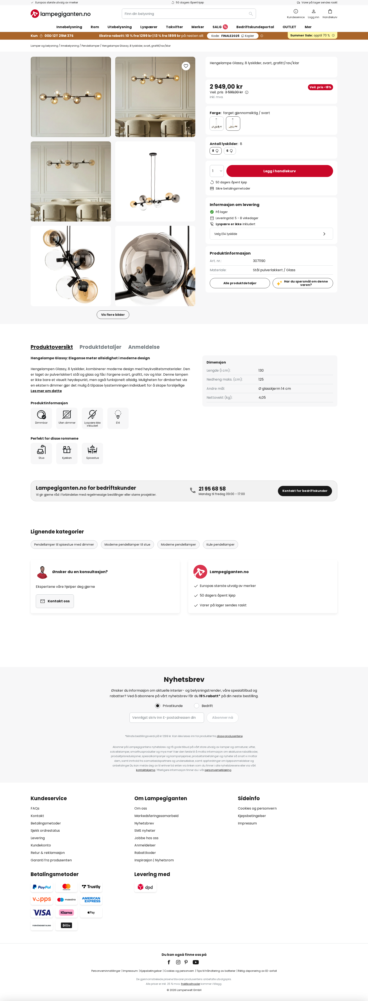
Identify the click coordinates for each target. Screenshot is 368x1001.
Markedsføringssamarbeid (156, 815)
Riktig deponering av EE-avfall (257, 971)
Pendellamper (90, 46)
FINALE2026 (232, 36)
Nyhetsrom (164, 860)
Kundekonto (41, 845)
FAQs (35, 808)
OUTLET (289, 27)
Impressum (247, 823)
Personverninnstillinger (105, 971)
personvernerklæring (218, 770)
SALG (217, 27)
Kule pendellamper (220, 544)
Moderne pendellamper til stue (127, 544)
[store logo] (61, 13)
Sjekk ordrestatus (45, 830)
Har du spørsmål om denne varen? (306, 283)
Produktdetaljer (100, 347)
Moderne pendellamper (178, 544)
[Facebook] (171, 962)
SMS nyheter (144, 830)
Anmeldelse (144, 347)
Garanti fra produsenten (51, 860)
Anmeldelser (145, 845)
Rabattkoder (145, 852)
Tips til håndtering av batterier (216, 971)
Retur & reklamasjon (48, 852)
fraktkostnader (190, 984)
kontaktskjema (145, 770)
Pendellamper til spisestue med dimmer (64, 544)
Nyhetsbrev (144, 823)
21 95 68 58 (212, 488)
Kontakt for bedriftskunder (305, 491)
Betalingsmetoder (46, 823)
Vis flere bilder (113, 315)
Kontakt (37, 815)
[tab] (52, 347)
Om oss (140, 808)
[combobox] (189, 14)
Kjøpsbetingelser (252, 815)
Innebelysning (70, 46)
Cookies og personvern (257, 808)
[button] (71, 181)
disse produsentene (230, 736)
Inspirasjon (143, 860)
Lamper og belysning (44, 46)
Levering (38, 838)
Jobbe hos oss (146, 838)
